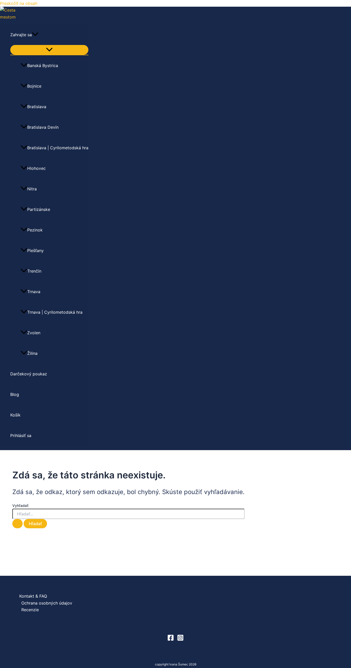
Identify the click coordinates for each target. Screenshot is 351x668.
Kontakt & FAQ (33, 596)
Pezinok (35, 230)
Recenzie (30, 609)
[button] (35, 34)
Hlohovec (36, 168)
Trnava (33, 291)
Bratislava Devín (43, 127)
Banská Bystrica (42, 65)
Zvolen (33, 332)
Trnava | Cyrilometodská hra (54, 312)
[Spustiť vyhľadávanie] (17, 523)
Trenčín (34, 271)
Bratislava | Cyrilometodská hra (57, 147)
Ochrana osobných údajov (46, 603)
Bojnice (34, 86)
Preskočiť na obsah (18, 3)
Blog (14, 394)
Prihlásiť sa (20, 435)
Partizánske (38, 209)
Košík (15, 415)
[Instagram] (180, 639)
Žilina (32, 353)
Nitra (32, 188)
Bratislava (36, 106)
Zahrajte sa (21, 34)
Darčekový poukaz (28, 373)
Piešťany (35, 250)
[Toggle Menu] (49, 50)
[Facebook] (170, 639)
